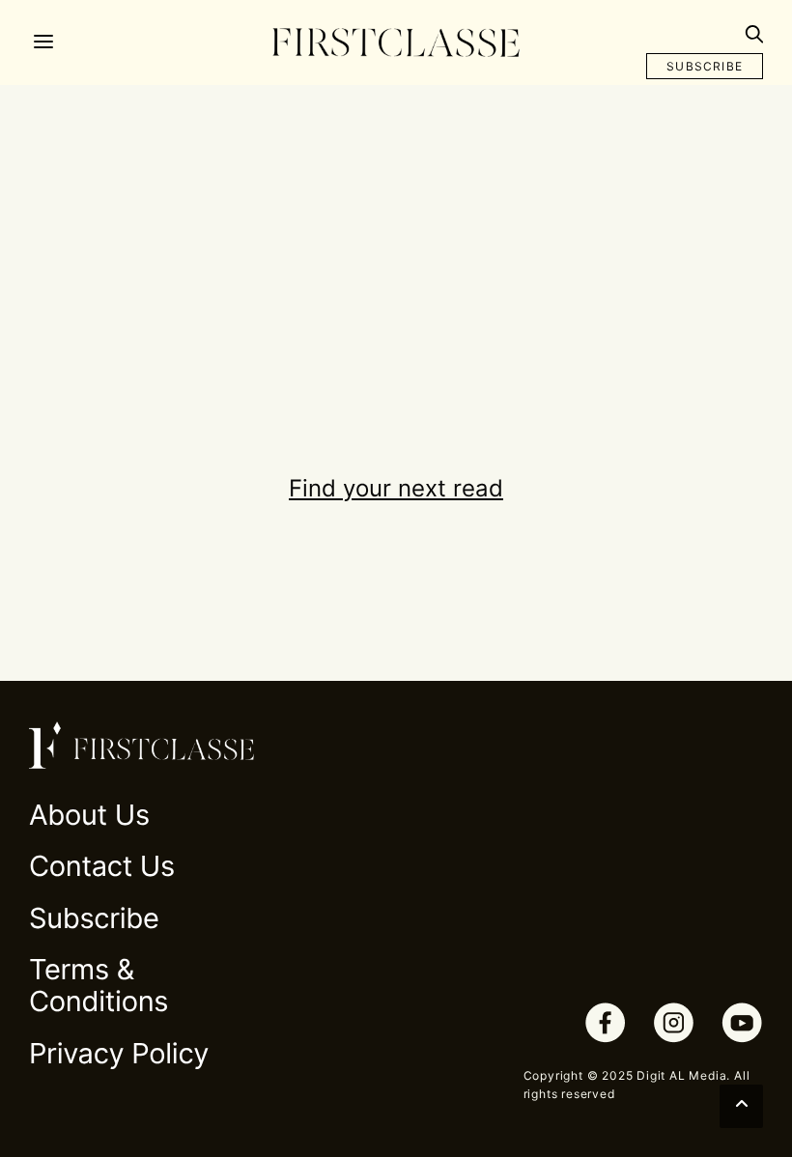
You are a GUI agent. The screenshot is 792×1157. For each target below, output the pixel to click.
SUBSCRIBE (704, 66)
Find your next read (396, 488)
